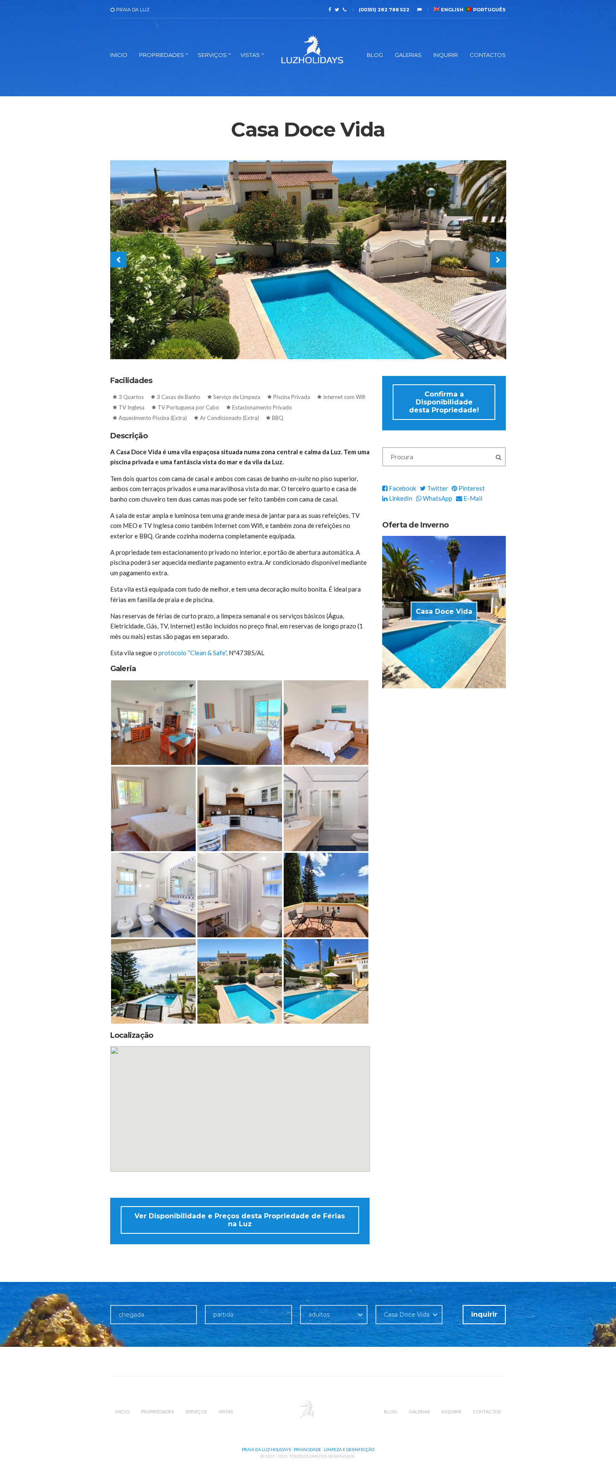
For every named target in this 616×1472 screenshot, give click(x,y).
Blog (375, 54)
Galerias (408, 54)
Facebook (402, 488)
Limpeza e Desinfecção (349, 1449)
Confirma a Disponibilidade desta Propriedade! (444, 402)
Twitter (437, 488)
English (451, 10)
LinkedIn (400, 498)
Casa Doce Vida (444, 611)
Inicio (118, 54)
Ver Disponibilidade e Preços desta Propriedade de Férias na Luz (240, 1220)
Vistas (250, 54)
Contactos (488, 54)
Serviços (212, 54)
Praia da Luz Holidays (266, 1449)
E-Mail (472, 498)
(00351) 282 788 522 (384, 10)
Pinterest (471, 488)
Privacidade (307, 1449)
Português (489, 10)
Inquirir (445, 54)
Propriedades (161, 54)
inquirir (484, 1314)
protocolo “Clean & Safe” (192, 652)
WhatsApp (437, 498)
